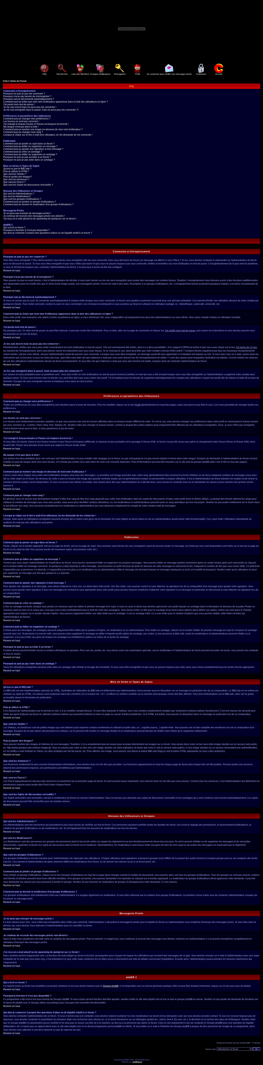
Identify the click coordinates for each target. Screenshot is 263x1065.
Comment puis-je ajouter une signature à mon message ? (33, 149)
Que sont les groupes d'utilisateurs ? (22, 199)
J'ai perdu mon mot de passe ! (18, 104)
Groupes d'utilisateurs (100, 74)
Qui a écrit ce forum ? (14, 227)
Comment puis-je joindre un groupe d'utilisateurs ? (29, 201)
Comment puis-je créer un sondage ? (22, 151)
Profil (137, 74)
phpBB (125, 1060)
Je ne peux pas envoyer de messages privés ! (27, 213)
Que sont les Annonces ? (16, 179)
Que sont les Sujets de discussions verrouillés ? (28, 184)
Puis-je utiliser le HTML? (16, 171)
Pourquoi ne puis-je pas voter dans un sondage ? (29, 159)
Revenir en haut (11, 270)
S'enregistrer (120, 74)
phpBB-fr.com (137, 1062)
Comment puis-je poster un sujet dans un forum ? (29, 143)
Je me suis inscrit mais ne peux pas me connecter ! (29, 107)
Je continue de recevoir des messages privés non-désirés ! (34, 216)
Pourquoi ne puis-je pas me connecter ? (24, 93)
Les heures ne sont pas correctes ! (21, 121)
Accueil (218, 74)
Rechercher (62, 74)
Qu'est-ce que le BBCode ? (17, 168)
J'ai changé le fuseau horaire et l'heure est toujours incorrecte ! (36, 124)
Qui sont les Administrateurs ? (18, 193)
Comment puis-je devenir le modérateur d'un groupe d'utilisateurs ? (38, 204)
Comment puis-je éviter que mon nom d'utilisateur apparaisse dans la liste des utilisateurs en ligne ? (55, 101)
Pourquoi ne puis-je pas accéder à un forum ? (27, 157)
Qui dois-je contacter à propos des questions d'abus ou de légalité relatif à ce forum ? (47, 233)
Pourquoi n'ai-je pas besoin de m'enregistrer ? (27, 96)
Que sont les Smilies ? (15, 174)
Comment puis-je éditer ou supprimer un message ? (30, 146)
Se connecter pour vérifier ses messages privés (169, 74)
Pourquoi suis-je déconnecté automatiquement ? (28, 99)
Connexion (201, 74)
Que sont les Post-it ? (14, 182)
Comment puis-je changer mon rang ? (23, 132)
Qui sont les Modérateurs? (17, 196)
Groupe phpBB (110, 986)
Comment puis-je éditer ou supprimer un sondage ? (30, 154)
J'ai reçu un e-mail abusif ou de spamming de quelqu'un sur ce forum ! (39, 218)
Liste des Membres (80, 74)
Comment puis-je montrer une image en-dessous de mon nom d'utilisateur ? (43, 129)
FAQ (44, 74)
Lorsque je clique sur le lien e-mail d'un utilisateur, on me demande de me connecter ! (47, 134)
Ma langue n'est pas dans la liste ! (21, 126)
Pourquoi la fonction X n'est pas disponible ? (26, 230)
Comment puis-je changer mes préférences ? (26, 118)
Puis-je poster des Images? (17, 176)
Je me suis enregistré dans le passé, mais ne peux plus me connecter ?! (40, 109)
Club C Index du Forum (15, 81)
